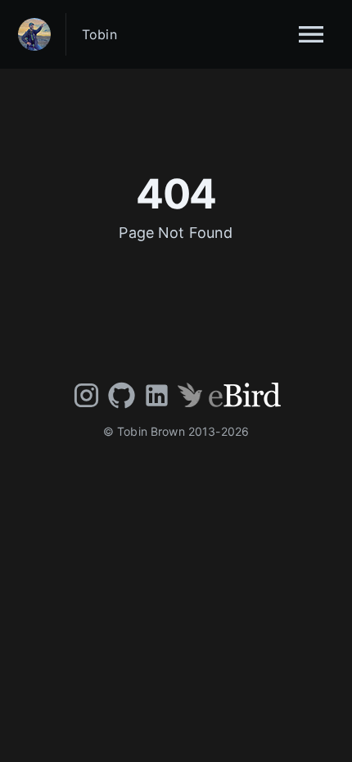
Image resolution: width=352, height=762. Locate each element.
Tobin (99, 34)
